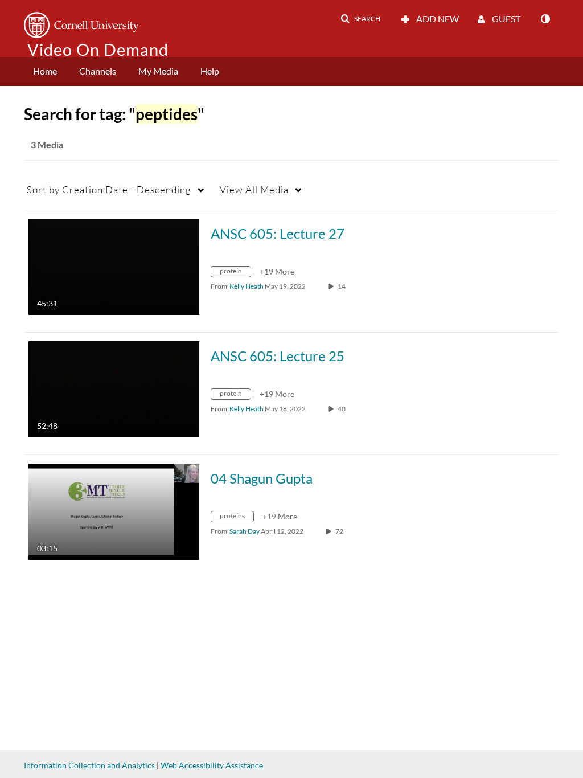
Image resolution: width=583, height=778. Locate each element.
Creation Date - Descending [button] (109, 189)
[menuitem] (45, 71)
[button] (360, 19)
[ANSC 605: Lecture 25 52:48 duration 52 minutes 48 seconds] (113, 388)
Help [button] (209, 70)
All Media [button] (254, 189)
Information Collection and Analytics (89, 765)
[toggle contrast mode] (545, 19)
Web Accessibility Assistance (212, 765)
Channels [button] (97, 70)
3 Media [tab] (47, 144)
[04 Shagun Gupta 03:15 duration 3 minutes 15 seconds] (113, 510)
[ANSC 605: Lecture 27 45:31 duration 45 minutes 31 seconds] (113, 266)
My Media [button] (158, 70)
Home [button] (45, 70)
